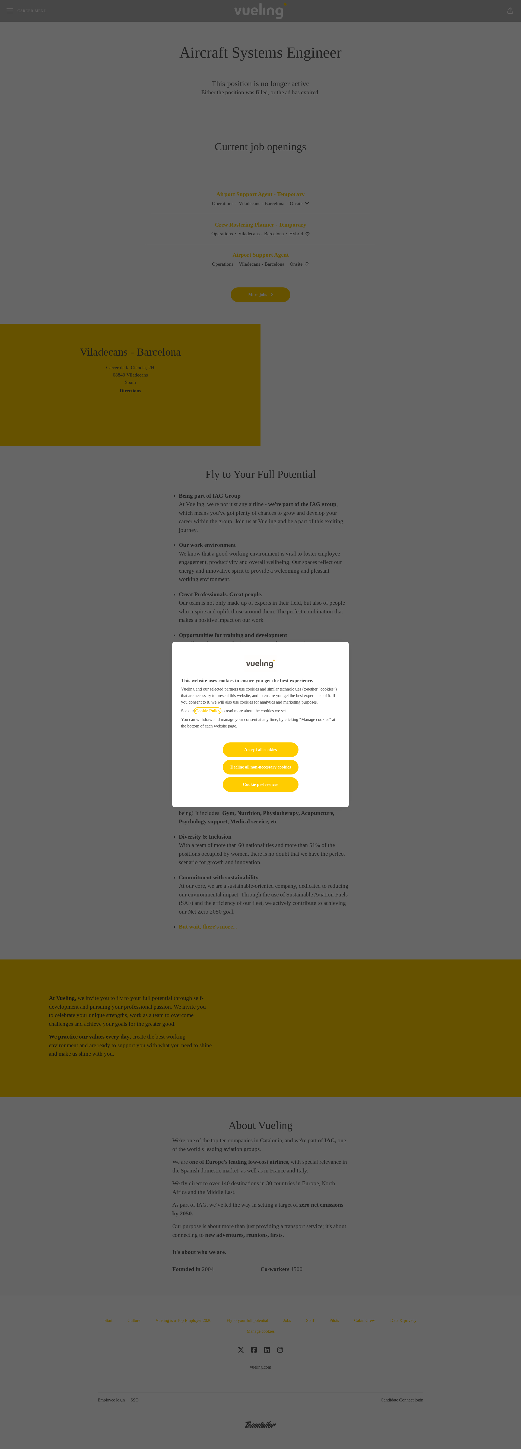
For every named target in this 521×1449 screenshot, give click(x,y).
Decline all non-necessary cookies (260, 767)
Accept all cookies (260, 749)
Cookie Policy (207, 710)
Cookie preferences (260, 784)
